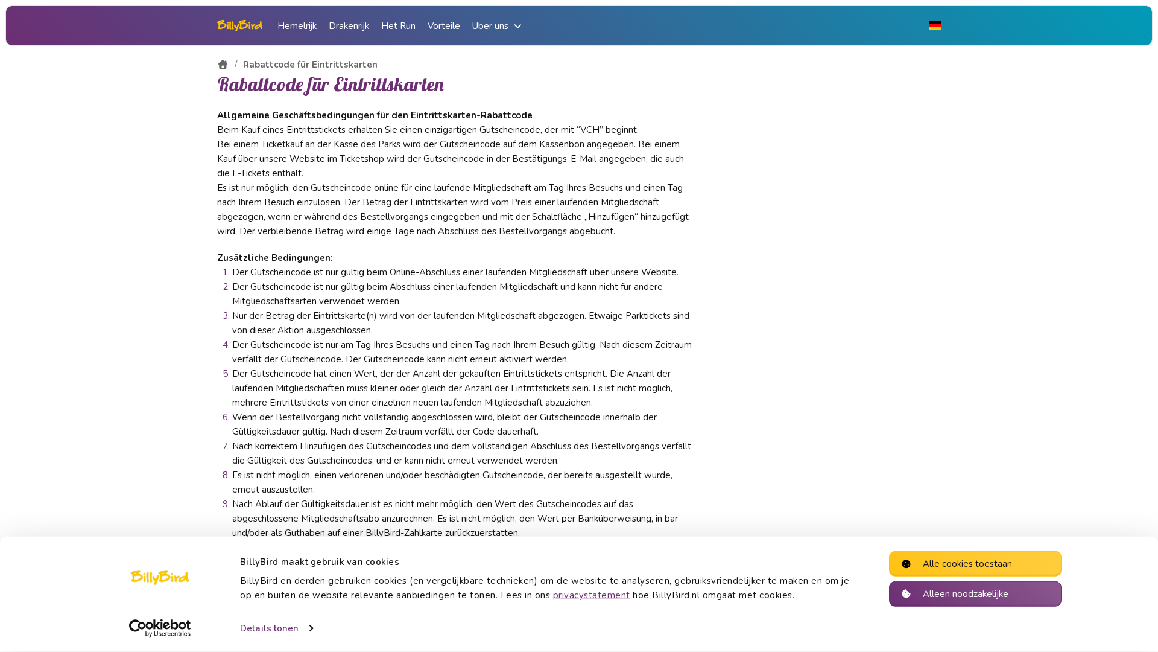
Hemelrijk (297, 26)
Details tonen (269, 628)
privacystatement (591, 595)
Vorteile (444, 26)
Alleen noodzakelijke (965, 593)
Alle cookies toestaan (967, 564)
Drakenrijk (349, 26)
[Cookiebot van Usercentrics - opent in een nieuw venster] (160, 628)
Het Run (398, 26)
